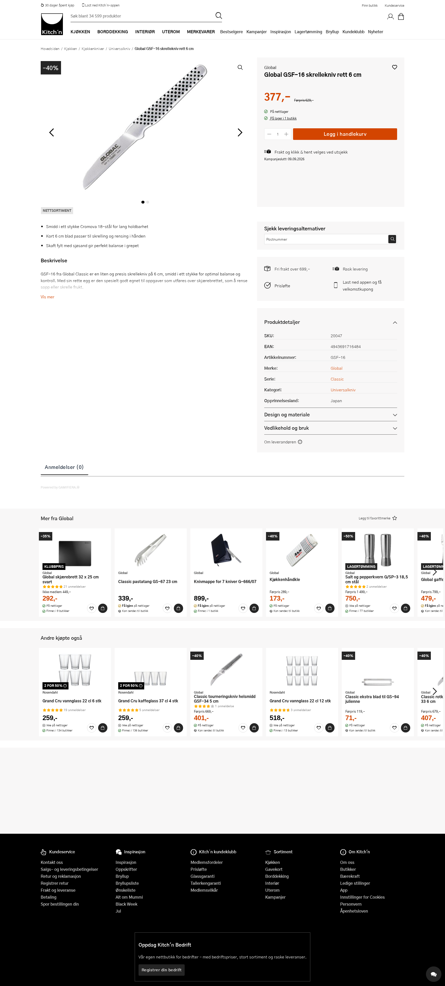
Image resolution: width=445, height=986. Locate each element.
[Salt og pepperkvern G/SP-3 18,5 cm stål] (377, 550)
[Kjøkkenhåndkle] (302, 550)
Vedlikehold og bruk (286, 428)
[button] (394, 67)
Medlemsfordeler (207, 862)
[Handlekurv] (401, 17)
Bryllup (332, 32)
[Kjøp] (102, 608)
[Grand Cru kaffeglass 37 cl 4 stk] (150, 670)
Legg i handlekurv (345, 134)
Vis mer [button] (47, 297)
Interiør (272, 883)
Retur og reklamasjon (61, 876)
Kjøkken (70, 48)
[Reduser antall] (269, 134)
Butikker (348, 869)
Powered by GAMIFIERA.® (60, 487)
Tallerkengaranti (206, 883)
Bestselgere (231, 32)
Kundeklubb (353, 32)
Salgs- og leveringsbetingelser (69, 869)
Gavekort (274, 869)
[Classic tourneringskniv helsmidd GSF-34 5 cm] (226, 670)
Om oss (347, 862)
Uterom (272, 890)
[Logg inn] (390, 17)
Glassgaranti (203, 876)
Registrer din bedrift (162, 970)
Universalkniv (119, 48)
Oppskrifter (126, 869)
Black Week (126, 904)
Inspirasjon (280, 32)
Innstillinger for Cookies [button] (362, 897)
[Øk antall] (286, 134)
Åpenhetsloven (354, 911)
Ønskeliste (125, 890)
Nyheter (375, 32)
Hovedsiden (50, 48)
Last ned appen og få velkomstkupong (362, 285)
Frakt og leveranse (58, 890)
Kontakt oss (52, 862)
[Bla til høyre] (239, 132)
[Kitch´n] (52, 24)
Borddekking (277, 876)
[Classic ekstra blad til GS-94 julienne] (377, 670)
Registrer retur (55, 883)
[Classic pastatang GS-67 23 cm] (150, 550)
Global (270, 67)
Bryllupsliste (127, 883)
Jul (118, 911)
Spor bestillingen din (60, 904)
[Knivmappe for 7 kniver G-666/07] (226, 550)
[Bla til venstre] (51, 132)
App (343, 890)
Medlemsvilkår (204, 890)
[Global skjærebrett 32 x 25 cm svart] (74, 550)
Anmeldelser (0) (64, 466)
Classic (337, 379)
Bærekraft (350, 876)
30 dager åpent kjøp (59, 5)
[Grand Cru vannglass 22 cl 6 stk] (74, 670)
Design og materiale (287, 414)
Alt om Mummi (129, 897)
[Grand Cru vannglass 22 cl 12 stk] (302, 670)
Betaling (48, 897)
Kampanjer (256, 32)
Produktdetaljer (282, 322)
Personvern (351, 904)
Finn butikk (370, 5)
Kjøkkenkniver (93, 48)
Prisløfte (282, 286)
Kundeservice (394, 5)
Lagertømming (308, 32)
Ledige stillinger (355, 883)
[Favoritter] (91, 608)
